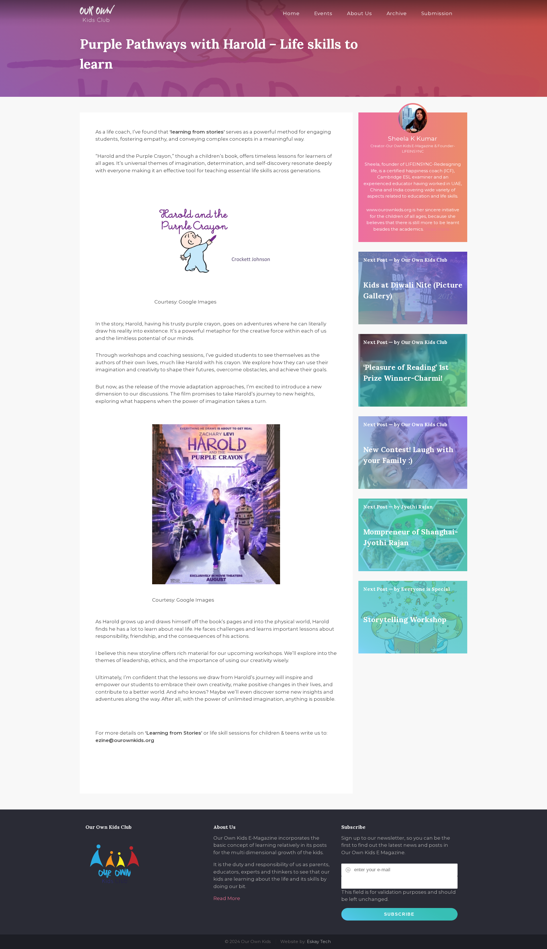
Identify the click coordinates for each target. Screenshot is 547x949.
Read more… (438, 229)
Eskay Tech (319, 941)
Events (323, 13)
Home (291, 13)
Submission (437, 13)
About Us (359, 13)
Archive (397, 13)
